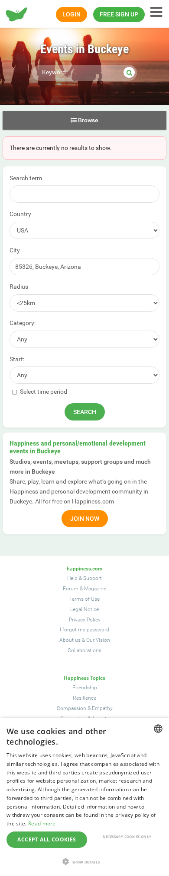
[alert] (84, 797)
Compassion (71, 708)
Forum (70, 589)
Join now (84, 518)
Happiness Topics (84, 678)
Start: (17, 359)
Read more (42, 823)
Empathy (102, 708)
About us (70, 640)
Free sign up (119, 14)
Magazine (95, 589)
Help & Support (84, 578)
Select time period (43, 391)
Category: (23, 322)
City (15, 250)
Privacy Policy (85, 620)
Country (20, 213)
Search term (26, 178)
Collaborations (84, 650)
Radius (19, 286)
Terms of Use (84, 599)
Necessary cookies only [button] (127, 836)
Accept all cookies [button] (46, 839)
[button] (84, 861)
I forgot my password (84, 630)
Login (71, 14)
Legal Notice (84, 609)
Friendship (84, 688)
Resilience (84, 698)
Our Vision (98, 640)
